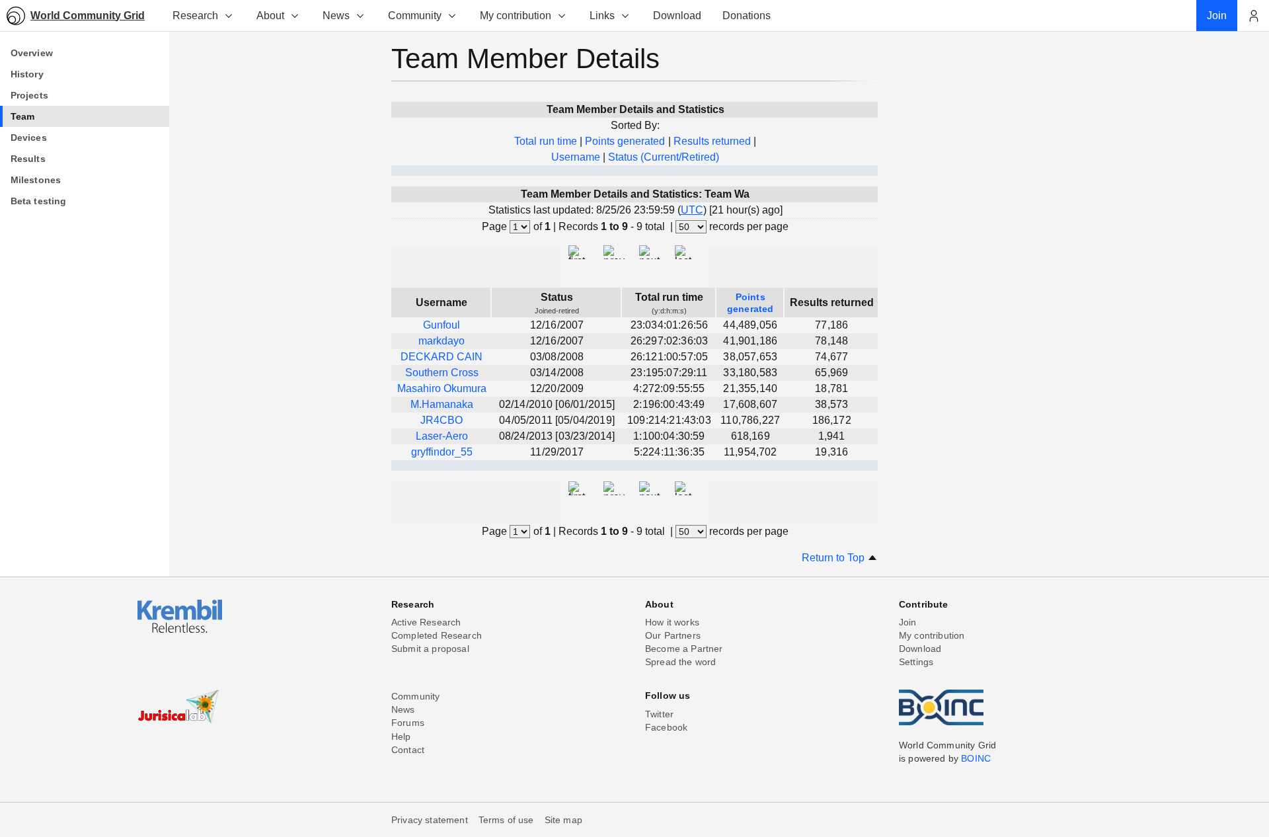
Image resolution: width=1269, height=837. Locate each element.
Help (401, 736)
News (336, 15)
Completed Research (436, 635)
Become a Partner (684, 648)
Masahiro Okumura (441, 388)
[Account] (1253, 16)
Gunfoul (441, 325)
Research (195, 15)
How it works (672, 622)
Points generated (625, 141)
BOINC (976, 758)
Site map (563, 820)
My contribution (515, 15)
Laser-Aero (442, 436)
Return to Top (834, 557)
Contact (407, 749)
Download (920, 648)
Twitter (659, 714)
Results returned (712, 141)
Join (908, 622)
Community (415, 15)
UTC (692, 210)
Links (602, 15)
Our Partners (673, 635)
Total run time (545, 141)
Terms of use (506, 820)
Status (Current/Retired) (663, 157)
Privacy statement (429, 820)
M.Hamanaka (441, 404)
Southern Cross (442, 372)
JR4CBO (441, 420)
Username (575, 157)
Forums (407, 722)
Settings (916, 662)
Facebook (666, 727)
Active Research (426, 622)
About (270, 15)
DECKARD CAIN (441, 356)
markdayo (441, 340)
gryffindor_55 (442, 452)
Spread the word (680, 662)
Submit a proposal (430, 648)
